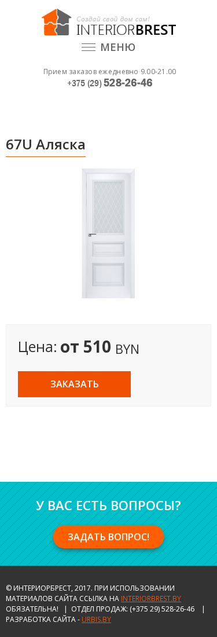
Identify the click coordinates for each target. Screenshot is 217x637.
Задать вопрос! (108, 536)
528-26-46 (110, 82)
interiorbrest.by (151, 598)
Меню (117, 47)
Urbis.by (96, 619)
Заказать (74, 384)
